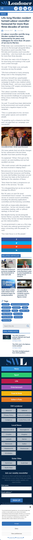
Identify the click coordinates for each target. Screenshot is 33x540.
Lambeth (8, 439)
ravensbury (18, 317)
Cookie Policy (12, 537)
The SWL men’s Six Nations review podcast (21, 345)
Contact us (8, 420)
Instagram (20, 8)
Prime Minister (7, 317)
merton (15, 311)
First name (5, 485)
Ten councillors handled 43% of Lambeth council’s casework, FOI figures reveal (23, 293)
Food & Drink (16, 393)
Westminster (24, 449)
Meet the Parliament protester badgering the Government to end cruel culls (8, 272)
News (3, 14)
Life (16, 381)
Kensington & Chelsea (24, 430)
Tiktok (30, 8)
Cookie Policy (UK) (24, 420)
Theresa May (6, 320)
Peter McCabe (6, 314)
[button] (30, 507)
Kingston (24, 434)
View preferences (16, 533)
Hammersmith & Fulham (8, 430)
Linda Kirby (6, 311)
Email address (6, 492)
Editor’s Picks (16, 399)
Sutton (24, 444)
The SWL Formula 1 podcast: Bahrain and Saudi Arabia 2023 (21, 337)
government (6, 307)
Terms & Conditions (24, 415)
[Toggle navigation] (2, 8)
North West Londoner (8, 468)
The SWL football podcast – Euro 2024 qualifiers (21, 352)
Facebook (16, 8)
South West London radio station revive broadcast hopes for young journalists (8, 292)
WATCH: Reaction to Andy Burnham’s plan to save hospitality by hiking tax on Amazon (24, 272)
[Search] (27, 326)
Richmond (8, 444)
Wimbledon (8, 453)
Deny (16, 529)
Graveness (16, 307)
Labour (25, 307)
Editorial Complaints (24, 411)
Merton (24, 439)
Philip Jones (18, 314)
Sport (16, 375)
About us (9, 411)
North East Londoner (8, 463)
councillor (5, 304)
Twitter (25, 8)
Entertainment (16, 387)
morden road (24, 311)
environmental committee (20, 304)
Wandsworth (8, 449)
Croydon (8, 434)
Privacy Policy (19, 537)
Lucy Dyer (20, 30)
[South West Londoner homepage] (16, 3)
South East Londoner (24, 463)
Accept (16, 524)
